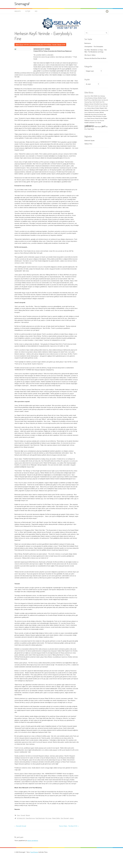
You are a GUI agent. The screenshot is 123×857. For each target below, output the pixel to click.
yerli (103, 126)
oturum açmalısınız (32, 840)
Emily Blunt (97, 104)
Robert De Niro (99, 118)
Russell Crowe (93, 120)
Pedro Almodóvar (97, 116)
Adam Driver (87, 96)
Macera (59, 44)
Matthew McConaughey (93, 112)
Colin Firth (101, 102)
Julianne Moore (91, 108)
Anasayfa (18, 11)
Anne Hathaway (101, 96)
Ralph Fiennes (91, 118)
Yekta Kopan (97, 126)
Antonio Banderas (88, 98)
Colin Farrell (96, 102)
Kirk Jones (48, 818)
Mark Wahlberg (102, 110)
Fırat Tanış (87, 106)
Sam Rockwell (65, 818)
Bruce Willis (91, 100)
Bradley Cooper (102, 98)
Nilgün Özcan (19, 44)
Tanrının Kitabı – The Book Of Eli (69, 826)
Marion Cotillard (94, 110)
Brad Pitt (86, 100)
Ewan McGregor (104, 104)
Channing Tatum (88, 102)
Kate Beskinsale (40, 818)
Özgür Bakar (90, 129)
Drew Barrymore (30, 818)
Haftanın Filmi (88, 144)
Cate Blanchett (104, 100)
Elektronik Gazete (89, 140)
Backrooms (87, 43)
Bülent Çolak (98, 100)
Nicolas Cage (102, 114)
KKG (36, 11)
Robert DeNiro (56, 818)
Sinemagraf (22, 3)
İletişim (27, 11)
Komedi (54, 44)
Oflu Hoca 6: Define (89, 55)
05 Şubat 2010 (21, 818)
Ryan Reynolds (100, 120)
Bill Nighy (95, 98)
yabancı (71, 818)
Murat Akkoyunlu (95, 114)
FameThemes (34, 852)
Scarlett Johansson (89, 122)
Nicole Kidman (88, 116)
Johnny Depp (102, 106)
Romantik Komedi (20, 826)
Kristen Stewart (99, 108)
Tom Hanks (98, 122)
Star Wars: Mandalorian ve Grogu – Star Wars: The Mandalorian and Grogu (95, 51)
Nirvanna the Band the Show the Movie (95, 58)
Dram (50, 44)
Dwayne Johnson (89, 104)
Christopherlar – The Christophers (93, 46)
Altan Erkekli (94, 96)
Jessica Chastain (94, 106)
